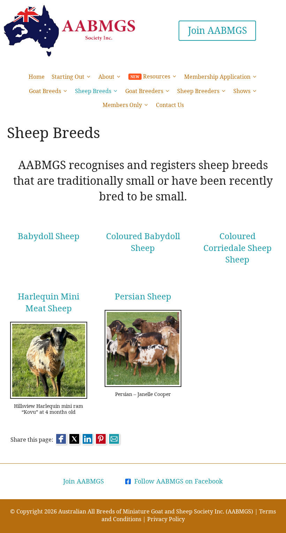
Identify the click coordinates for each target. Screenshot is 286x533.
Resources (156, 76)
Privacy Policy (166, 519)
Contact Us (170, 105)
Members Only (122, 105)
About (106, 77)
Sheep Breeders (198, 91)
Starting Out (68, 77)
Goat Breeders (144, 91)
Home (37, 77)
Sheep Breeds (93, 91)
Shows (241, 91)
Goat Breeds (45, 91)
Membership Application (217, 77)
